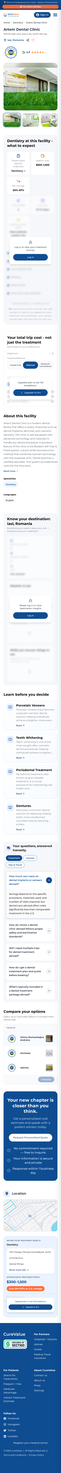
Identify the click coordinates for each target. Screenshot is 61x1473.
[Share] (27, 40)
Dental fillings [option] (16, 1264)
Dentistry (18, 22)
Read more (10, 471)
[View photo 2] (30, 120)
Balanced (30, 365)
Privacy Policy (36, 1455)
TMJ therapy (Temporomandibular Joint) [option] (30, 1252)
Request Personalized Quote (30, 1137)
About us (39, 1380)
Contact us (40, 1375)
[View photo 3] (49, 120)
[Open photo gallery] (30, 86)
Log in (30, 257)
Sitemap (39, 1390)
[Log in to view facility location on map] (30, 1215)
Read (19, 725)
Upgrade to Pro (32, 392)
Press (37, 1385)
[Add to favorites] (33, 40)
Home (7, 22)
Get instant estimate (32, 7)
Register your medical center (30, 1442)
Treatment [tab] (14, 858)
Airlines (38, 1344)
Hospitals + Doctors (45, 1339)
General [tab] (30, 858)
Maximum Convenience (45, 365)
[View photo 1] (12, 120)
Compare (46, 1079)
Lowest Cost (15, 365)
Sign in (44, 14)
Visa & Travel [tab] (15, 865)
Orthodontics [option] (16, 1258)
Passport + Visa (12, 1384)
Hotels (38, 1349)
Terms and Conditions (15, 1455)
